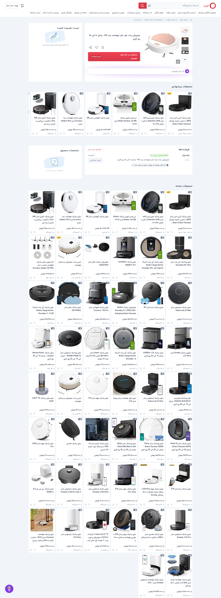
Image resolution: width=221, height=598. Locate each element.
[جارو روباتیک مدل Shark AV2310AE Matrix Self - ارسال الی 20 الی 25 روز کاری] (124, 429)
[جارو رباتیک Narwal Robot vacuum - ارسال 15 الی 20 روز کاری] (41, 338)
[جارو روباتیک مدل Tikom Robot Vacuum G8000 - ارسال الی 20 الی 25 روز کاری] (151, 429)
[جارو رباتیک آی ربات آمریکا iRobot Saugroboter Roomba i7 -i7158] (41, 293)
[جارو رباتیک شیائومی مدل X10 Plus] (69, 520)
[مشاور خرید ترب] (9, 589)
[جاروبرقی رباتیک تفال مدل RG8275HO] (96, 248)
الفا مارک (185, 155)
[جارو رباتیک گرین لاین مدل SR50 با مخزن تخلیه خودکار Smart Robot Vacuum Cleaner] (179, 103)
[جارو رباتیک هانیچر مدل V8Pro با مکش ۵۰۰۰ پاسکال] (151, 520)
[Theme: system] (22, 6)
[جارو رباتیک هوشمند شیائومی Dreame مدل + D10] (151, 565)
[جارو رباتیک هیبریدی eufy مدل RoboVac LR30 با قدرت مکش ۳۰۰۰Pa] (152, 103)
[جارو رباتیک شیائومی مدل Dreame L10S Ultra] (96, 474)
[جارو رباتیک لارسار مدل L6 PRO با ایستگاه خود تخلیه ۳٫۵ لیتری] (96, 429)
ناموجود (91, 155)
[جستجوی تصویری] (149, 6)
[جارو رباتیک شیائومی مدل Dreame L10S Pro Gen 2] (69, 474)
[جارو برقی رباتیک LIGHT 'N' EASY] (41, 384)
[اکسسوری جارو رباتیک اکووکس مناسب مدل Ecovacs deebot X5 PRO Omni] (41, 248)
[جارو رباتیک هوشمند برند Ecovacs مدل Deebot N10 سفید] (71, 103)
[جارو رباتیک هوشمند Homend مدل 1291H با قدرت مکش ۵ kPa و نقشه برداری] (41, 520)
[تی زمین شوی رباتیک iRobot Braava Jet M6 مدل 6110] (125, 103)
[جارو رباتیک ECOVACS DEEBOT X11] (124, 248)
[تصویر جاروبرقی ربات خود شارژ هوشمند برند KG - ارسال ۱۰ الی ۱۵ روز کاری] (185, 31)
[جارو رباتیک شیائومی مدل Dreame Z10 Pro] (179, 520)
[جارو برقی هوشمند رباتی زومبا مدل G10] (124, 384)
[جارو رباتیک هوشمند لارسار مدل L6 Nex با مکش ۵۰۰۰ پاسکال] (179, 565)
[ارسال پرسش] (187, 71)
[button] (12, 6)
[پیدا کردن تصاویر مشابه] (178, 62)
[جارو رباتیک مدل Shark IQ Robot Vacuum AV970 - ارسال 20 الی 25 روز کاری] (179, 429)
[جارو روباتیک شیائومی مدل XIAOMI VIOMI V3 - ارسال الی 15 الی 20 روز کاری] (69, 338)
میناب (187, 160)
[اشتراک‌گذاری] (90, 48)
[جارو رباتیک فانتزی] (69, 429)
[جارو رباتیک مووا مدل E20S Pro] (41, 429)
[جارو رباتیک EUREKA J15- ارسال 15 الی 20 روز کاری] (151, 338)
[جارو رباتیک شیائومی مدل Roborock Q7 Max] (179, 293)
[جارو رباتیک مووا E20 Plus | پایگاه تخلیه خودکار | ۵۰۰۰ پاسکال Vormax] (151, 474)
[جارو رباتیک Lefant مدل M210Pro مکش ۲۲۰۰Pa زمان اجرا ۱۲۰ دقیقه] (96, 338)
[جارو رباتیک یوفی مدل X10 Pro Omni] (124, 474)
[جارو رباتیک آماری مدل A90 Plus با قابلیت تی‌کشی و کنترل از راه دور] (44, 103)
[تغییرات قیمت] (102, 47)
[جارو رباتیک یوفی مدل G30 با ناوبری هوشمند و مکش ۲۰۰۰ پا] (124, 520)
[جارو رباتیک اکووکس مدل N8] (98, 103)
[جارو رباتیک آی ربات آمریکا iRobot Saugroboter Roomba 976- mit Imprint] (151, 248)
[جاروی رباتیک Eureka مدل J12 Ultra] (179, 338)
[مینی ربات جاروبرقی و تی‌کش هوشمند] (69, 248)
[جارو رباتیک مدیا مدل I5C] (151, 293)
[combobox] (173, 6)
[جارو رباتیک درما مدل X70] (179, 474)
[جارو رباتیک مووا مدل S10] (96, 384)
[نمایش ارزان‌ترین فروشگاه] (123, 47)
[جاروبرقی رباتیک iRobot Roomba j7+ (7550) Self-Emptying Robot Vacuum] (124, 293)
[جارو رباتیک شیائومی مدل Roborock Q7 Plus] (151, 384)
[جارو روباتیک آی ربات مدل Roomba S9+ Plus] (179, 248)
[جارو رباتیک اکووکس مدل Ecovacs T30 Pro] (96, 293)
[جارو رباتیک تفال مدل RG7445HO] (69, 293)
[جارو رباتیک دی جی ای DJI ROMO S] (41, 474)
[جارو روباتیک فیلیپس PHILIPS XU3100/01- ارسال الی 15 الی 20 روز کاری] (179, 384)
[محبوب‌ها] (96, 47)
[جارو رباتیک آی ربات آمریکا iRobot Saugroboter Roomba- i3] (124, 338)
